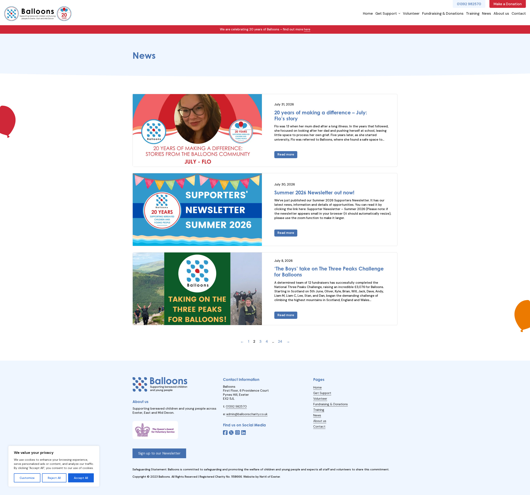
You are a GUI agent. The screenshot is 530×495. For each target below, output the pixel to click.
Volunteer (411, 13)
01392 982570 (236, 406)
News (486, 13)
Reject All (54, 478)
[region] (53, 466)
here (307, 29)
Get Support (386, 13)
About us (501, 13)
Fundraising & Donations (443, 13)
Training (472, 13)
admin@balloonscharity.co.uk (246, 414)
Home (368, 13)
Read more (285, 154)
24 (280, 341)
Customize (27, 478)
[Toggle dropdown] (399, 13)
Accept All (81, 478)
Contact (519, 13)
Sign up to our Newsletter (159, 453)
